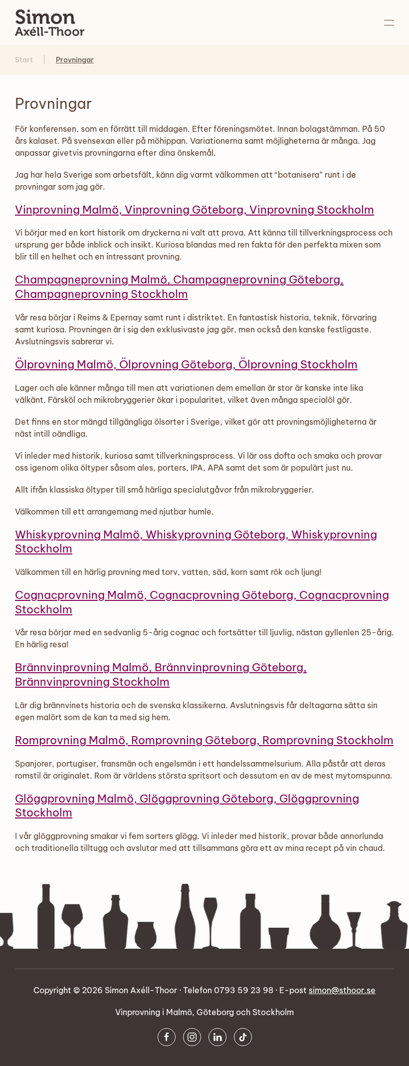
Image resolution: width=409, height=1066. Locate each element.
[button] (389, 22)
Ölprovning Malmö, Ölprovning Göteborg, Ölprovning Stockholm (186, 364)
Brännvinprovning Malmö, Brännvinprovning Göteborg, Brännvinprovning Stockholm (161, 674)
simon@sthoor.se (342, 990)
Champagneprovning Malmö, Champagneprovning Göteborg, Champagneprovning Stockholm (179, 286)
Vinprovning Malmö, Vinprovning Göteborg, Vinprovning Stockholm (194, 210)
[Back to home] (50, 22)
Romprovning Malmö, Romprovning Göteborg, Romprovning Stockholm (204, 740)
